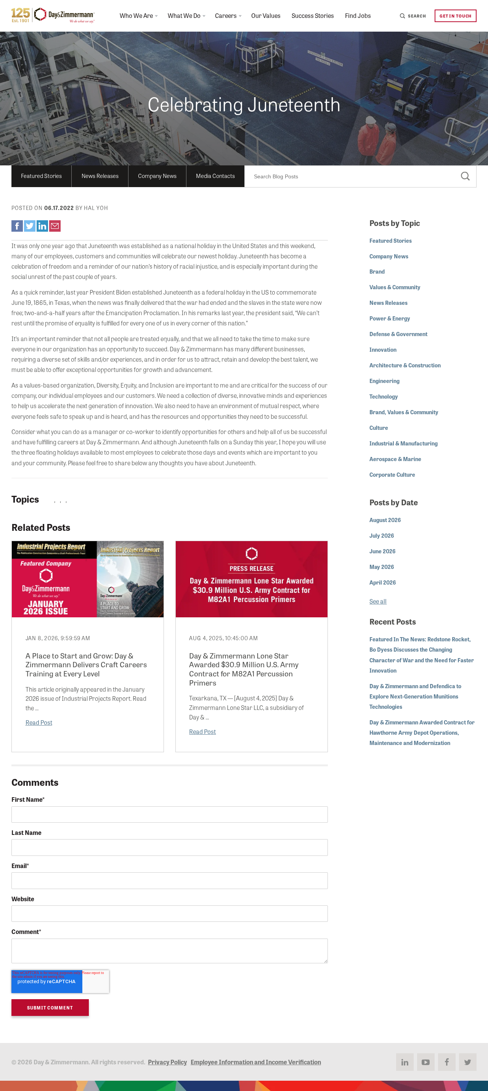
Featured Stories (41, 175)
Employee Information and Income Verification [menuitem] (256, 1061)
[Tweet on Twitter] (29, 226)
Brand (377, 271)
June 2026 (382, 551)
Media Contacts (215, 175)
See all (378, 601)
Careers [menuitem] (226, 15)
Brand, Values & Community (403, 412)
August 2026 (385, 520)
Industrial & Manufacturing (403, 443)
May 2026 (381, 566)
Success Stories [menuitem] (313, 15)
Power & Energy (389, 318)
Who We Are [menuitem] (136, 15)
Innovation (382, 349)
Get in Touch (456, 16)
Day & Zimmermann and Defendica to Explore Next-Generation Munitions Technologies (415, 696)
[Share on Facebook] (17, 226)
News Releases (100, 175)
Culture (378, 427)
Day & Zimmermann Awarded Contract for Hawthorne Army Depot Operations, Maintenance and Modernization (422, 732)
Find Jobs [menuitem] (358, 15)
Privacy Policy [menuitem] (167, 1061)
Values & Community (395, 287)
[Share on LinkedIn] (42, 226)
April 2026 (382, 582)
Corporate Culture (392, 474)
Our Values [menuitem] (266, 15)
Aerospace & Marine (395, 459)
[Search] (465, 176)
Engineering (384, 380)
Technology (383, 396)
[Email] (55, 226)
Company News (157, 175)
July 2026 (381, 535)
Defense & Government (398, 334)
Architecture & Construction (405, 365)
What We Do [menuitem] (184, 15)
